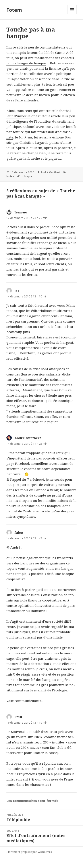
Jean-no (20, 212)
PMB (18, 717)
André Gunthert (50, 172)
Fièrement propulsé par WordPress (29, 852)
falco (18, 532)
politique (26, 176)
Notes (10, 176)
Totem (14, 9)
